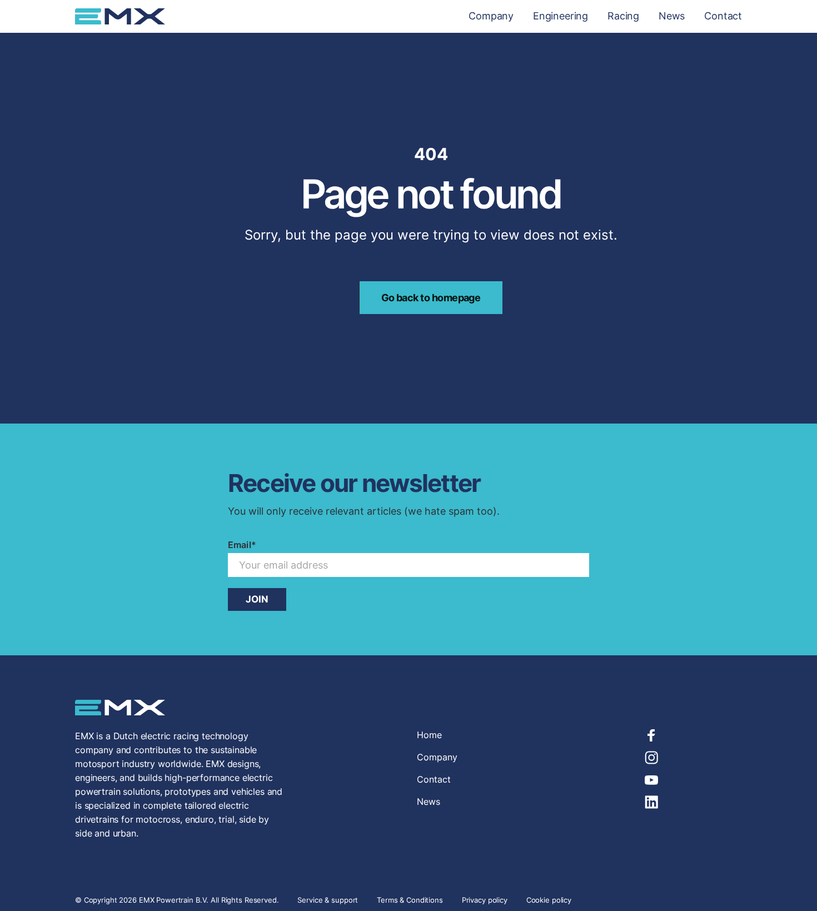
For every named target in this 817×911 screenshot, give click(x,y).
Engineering (560, 16)
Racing (623, 16)
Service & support (328, 899)
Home (429, 734)
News (672, 16)
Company (491, 16)
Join (257, 599)
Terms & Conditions (410, 899)
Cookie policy (548, 899)
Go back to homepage (431, 297)
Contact (723, 16)
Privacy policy (484, 899)
